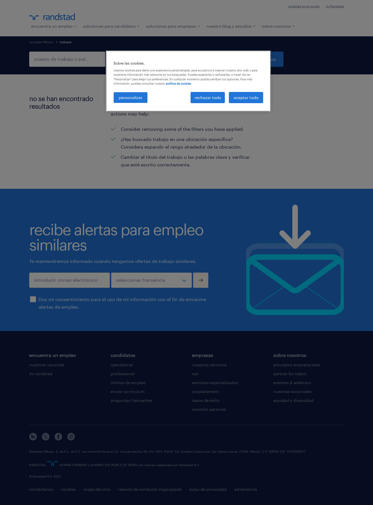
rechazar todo (207, 97)
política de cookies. (179, 83)
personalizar (130, 97)
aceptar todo (246, 97)
